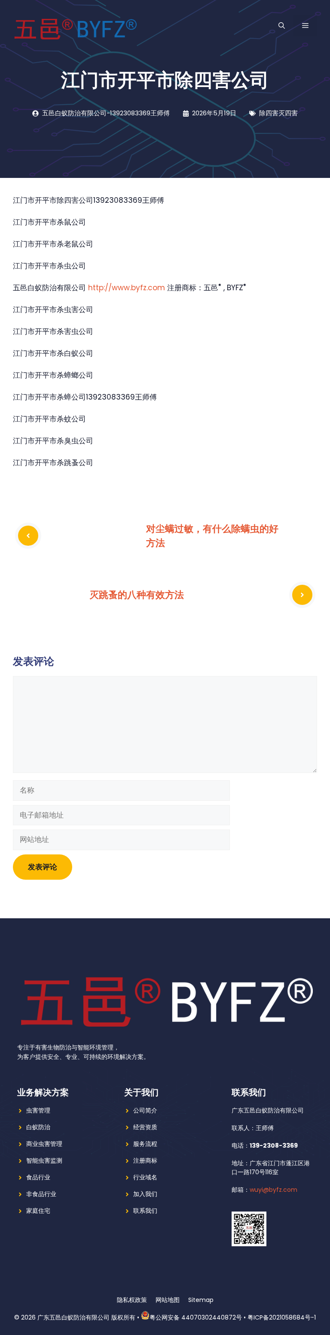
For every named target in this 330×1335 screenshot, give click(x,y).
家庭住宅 (38, 1210)
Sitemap (201, 1300)
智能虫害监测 (44, 1160)
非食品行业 (41, 1194)
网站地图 (168, 1300)
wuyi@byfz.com (273, 1189)
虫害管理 (38, 1110)
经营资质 (145, 1127)
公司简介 (145, 1110)
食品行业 (38, 1177)
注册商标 (145, 1160)
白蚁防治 (38, 1127)
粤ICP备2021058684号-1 (282, 1317)
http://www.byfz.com (126, 288)
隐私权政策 (132, 1300)
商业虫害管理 (44, 1144)
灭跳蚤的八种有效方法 (136, 595)
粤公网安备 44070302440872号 (196, 1317)
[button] (281, 25)
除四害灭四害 (278, 112)
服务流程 (145, 1144)
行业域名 (145, 1177)
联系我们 (145, 1210)
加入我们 (145, 1194)
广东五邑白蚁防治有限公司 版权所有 (86, 1317)
